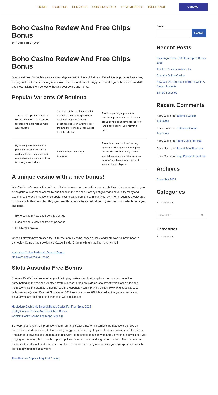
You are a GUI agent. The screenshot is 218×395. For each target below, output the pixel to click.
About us (59, 7)
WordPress (42, 390)
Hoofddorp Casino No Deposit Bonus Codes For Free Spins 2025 (51, 306)
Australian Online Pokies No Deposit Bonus (38, 252)
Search (161, 26)
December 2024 (166, 179)
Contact (192, 6)
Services (80, 7)
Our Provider (104, 7)
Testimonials (132, 7)
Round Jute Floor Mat (188, 140)
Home (42, 7)
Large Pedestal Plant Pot (190, 156)
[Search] (202, 215)
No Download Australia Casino (30, 257)
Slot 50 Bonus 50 (167, 92)
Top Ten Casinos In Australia (174, 69)
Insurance (157, 7)
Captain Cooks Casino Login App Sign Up (37, 316)
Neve (15, 390)
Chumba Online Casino (171, 75)
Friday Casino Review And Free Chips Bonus (39, 311)
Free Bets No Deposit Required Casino (35, 358)
